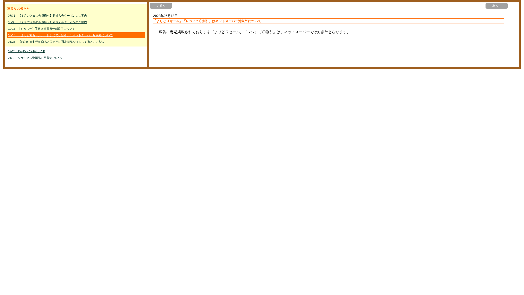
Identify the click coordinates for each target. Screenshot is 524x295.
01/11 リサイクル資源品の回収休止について (37, 57)
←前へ (161, 5)
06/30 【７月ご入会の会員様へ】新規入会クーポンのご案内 (47, 22)
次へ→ (496, 5)
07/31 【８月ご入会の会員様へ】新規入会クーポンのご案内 (47, 15)
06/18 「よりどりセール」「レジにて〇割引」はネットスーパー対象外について (60, 35)
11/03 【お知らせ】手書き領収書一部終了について (41, 28)
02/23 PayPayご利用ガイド (26, 51)
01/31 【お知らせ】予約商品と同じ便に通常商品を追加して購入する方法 (56, 41)
